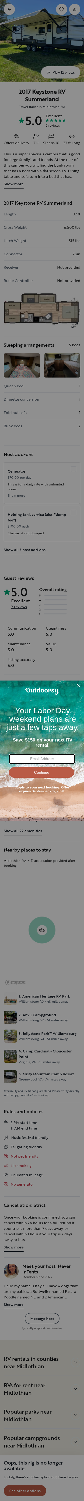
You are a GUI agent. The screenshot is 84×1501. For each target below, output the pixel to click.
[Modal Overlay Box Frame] (42, 751)
